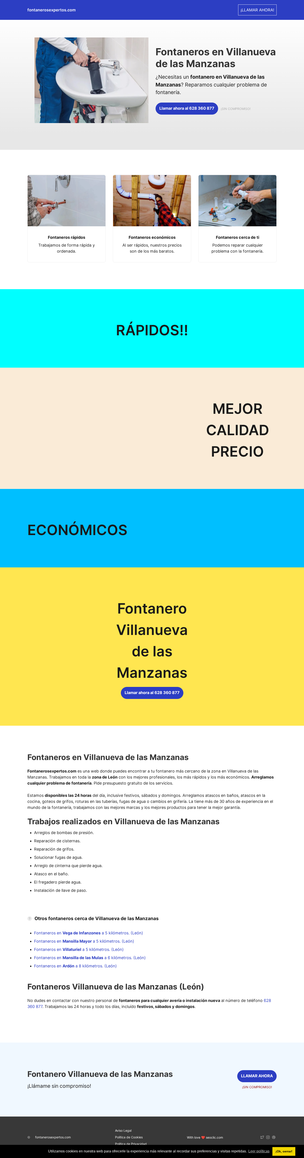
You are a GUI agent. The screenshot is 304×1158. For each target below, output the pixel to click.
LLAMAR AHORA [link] (257, 1076)
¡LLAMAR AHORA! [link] (257, 10)
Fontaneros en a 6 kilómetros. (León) (90, 957)
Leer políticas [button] (259, 1151)
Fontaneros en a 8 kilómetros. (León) (75, 966)
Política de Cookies (129, 1137)
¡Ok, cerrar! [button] (284, 1151)
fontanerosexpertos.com (53, 1137)
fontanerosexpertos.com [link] (51, 10)
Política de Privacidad (131, 1144)
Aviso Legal (123, 1130)
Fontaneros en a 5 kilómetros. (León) (88, 933)
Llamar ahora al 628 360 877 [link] (186, 108)
